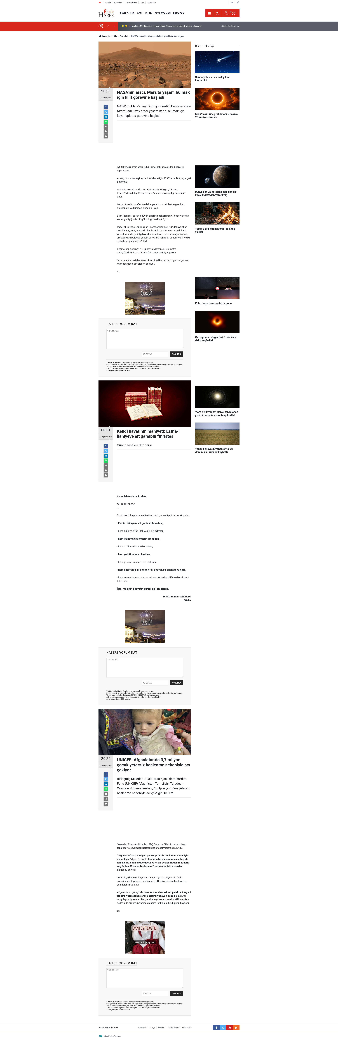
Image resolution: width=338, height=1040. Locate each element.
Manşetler (118, 3)
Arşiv (142, 3)
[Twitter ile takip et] (223, 1027)
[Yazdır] (106, 131)
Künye (152, 1028)
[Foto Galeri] (238, 2)
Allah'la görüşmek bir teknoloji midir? (149, 26)
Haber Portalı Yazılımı (112, 1036)
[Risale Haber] (106, 13)
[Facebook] (106, 107)
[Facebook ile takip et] (216, 1027)
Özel (140, 13)
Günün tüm (230, 26)
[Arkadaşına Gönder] (106, 126)
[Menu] (209, 13)
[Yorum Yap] (106, 136)
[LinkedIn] (106, 117)
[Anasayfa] (99, 3)
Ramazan (178, 13)
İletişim (161, 1028)
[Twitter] (106, 112)
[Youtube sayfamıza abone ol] (229, 1027)
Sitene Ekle (151, 3)
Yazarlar (108, 3)
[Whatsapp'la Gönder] (106, 122)
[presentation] (108, 26)
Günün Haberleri (131, 3)
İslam (148, 13)
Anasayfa (142, 1028)
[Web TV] (231, 2)
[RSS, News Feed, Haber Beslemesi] (236, 1027)
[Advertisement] (86, 77)
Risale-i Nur (127, 13)
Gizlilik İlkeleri (173, 1028)
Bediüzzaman (163, 13)
